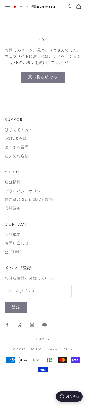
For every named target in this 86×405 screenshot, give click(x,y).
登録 (16, 307)
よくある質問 (17, 147)
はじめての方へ (19, 129)
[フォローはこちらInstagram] (32, 324)
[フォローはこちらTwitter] (19, 324)
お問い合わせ (17, 243)
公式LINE (13, 252)
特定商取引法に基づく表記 (29, 199)
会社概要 (13, 234)
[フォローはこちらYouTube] (44, 324)
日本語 (40, 339)
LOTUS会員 (16, 138)
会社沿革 (13, 208)
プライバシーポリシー (25, 191)
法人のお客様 (17, 156)
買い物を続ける (43, 77)
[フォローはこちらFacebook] (7, 324)
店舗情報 (13, 182)
